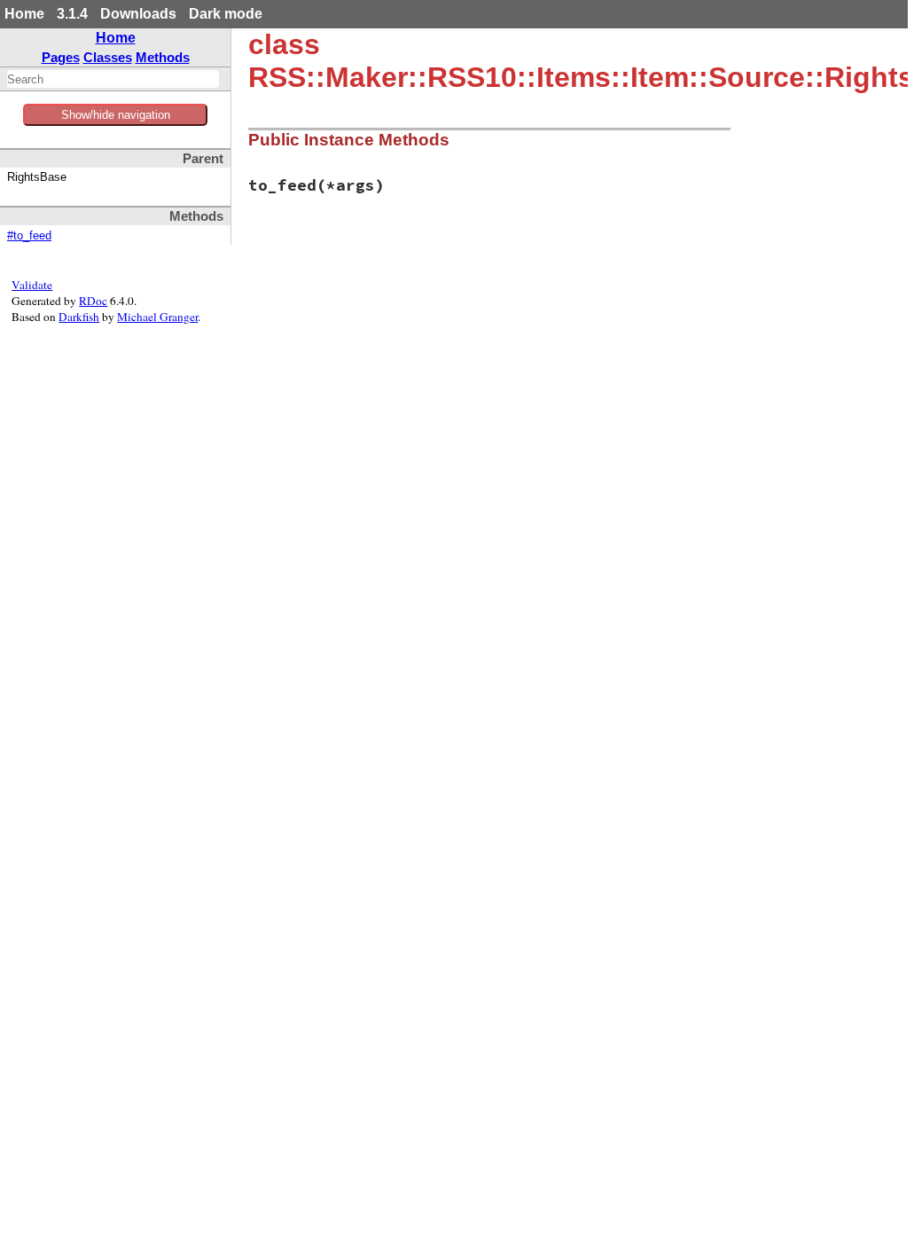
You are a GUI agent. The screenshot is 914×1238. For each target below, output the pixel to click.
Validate (32, 285)
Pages (61, 57)
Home (24, 13)
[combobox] (113, 79)
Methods (163, 57)
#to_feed (29, 236)
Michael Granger (157, 317)
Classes (107, 57)
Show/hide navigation (115, 114)
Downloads (138, 13)
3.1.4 (72, 13)
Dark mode (225, 13)
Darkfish (79, 317)
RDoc (93, 301)
